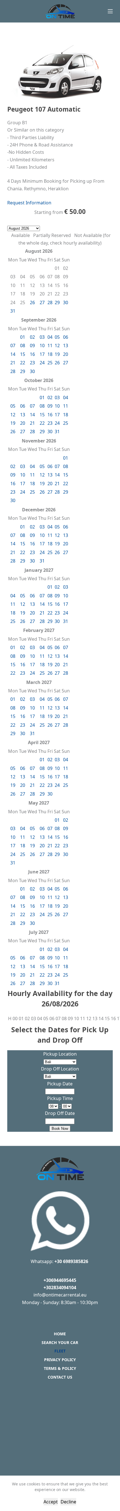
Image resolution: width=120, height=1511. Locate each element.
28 (49, 302)
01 (22, 337)
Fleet (60, 1351)
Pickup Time (60, 1098)
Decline (68, 1502)
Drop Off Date (60, 1113)
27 (42, 302)
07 (12, 345)
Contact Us (60, 1377)
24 (42, 363)
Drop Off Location (60, 1069)
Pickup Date (60, 1084)
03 (42, 337)
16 (32, 354)
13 (65, 345)
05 (57, 337)
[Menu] (110, 11)
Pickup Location (60, 1054)
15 (22, 354)
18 (49, 354)
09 (32, 345)
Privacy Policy (60, 1359)
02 (32, 337)
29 (57, 302)
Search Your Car (60, 1342)
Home (60, 1333)
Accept (51, 1502)
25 (49, 363)
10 (42, 345)
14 (12, 354)
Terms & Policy (60, 1368)
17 (42, 354)
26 (32, 302)
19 (57, 354)
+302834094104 (60, 1287)
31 (12, 311)
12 (57, 345)
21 (12, 363)
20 (65, 354)
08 (22, 345)
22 (22, 363)
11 (49, 345)
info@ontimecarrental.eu (60, 1295)
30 (65, 302)
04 (49, 337)
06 (65, 337)
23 (32, 363)
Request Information (29, 203)
